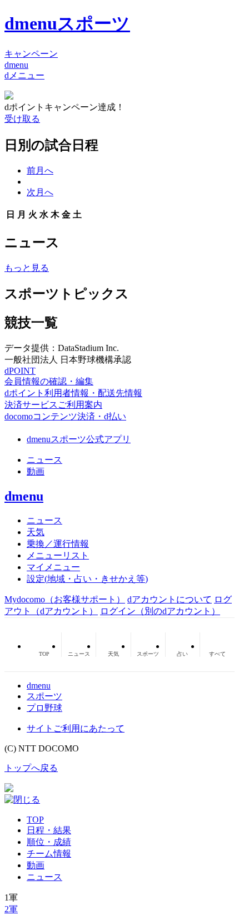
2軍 (11, 909)
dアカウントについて (169, 599)
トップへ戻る (31, 768)
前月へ (40, 170)
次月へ (40, 192)
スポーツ (44, 696)
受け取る (22, 118)
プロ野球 (44, 708)
